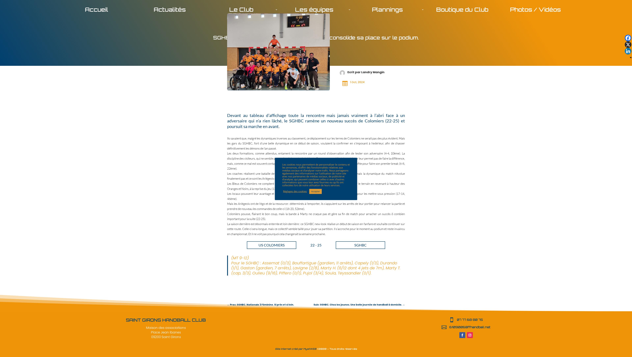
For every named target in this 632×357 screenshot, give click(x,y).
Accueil (96, 10)
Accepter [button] (315, 191)
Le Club (241, 10)
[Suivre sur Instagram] (470, 335)
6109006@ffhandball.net (469, 327)
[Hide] (630, 57)
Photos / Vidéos (535, 10)
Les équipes (314, 10)
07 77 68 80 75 (470, 319)
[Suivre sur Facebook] (462, 335)
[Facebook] (628, 38)
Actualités (170, 10)
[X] (628, 44)
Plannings (387, 10)
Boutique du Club (462, 10)
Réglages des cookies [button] (295, 191)
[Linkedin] (628, 51)
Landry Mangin (372, 72)
